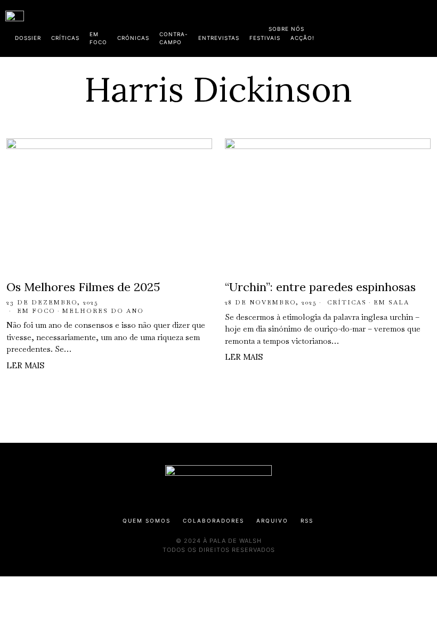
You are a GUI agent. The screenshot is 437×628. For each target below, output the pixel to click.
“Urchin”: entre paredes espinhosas (320, 286)
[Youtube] (397, 26)
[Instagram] (363, 26)
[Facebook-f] (328, 26)
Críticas (347, 302)
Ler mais (25, 365)
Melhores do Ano (103, 311)
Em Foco (36, 311)
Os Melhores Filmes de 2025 (83, 286)
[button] (426, 28)
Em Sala (391, 302)
